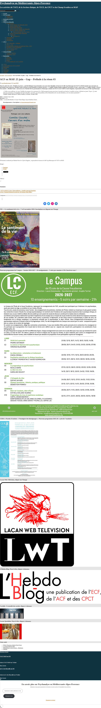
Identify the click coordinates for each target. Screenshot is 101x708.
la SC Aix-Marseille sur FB (7, 668)
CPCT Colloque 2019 (11, 49)
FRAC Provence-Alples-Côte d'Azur (12, 645)
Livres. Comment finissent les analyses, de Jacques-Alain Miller (16, 192)
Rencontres (9, 58)
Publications (6, 56)
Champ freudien (7, 51)
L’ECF (5, 64)
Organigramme (10, 37)
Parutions (8, 57)
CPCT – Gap (9, 44)
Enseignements (10, 23)
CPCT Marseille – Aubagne (13, 43)
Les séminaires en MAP (31, 195)
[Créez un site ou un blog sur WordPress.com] (0, 679)
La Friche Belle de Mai (9, 646)
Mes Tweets (3, 665)
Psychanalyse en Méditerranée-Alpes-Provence (25, 3)
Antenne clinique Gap (14, 26)
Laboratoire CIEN (10, 54)
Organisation (9, 16)
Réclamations (9, 40)
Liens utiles (6, 70)
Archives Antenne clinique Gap (17, 30)
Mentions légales (4, 652)
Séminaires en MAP (8, 19)
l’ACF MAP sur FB (5, 656)
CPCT (4, 42)
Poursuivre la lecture (50, 700)
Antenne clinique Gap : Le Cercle (21, 32)
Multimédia (6, 67)
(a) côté (5, 68)
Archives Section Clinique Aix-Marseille (19, 29)
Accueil (2, 75)
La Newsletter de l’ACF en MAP (14, 61)
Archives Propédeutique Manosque (18, 33)
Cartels (5, 20)
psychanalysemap (6, 83)
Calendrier (5, 71)
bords (8, 60)
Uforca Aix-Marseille (8, 22)
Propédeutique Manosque (15, 27)
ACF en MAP (6, 15)
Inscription (9, 39)
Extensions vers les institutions (13, 47)
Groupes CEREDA (11, 53)
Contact (5, 72)
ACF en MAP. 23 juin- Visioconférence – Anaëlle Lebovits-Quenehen (18, 190)
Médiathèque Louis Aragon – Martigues (13, 648)
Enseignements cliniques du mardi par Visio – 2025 (19, 46)
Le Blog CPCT (10, 50)
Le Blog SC (12, 34)
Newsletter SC (16, 36)
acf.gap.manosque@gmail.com (28, 102)
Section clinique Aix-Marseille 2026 (18, 25)
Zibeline (5, 649)
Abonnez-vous (9, 696)
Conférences (9, 17)
